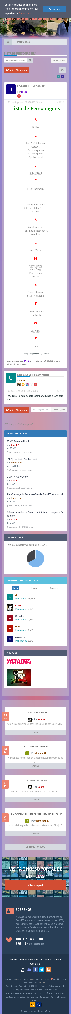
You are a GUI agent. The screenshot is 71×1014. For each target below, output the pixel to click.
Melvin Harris (35, 265)
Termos (57, 959)
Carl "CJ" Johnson (35, 143)
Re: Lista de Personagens (33, 374)
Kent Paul (35, 234)
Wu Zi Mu (35, 330)
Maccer (35, 276)
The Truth (35, 315)
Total (15, 588)
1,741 (30, 640)
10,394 (31, 598)
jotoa (24, 91)
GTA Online (15, 466)
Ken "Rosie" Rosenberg (35, 230)
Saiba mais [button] (25, 13)
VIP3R (17, 627)
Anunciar (13, 959)
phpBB (19, 979)
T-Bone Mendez (35, 311)
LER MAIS (35, 732)
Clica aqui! (35, 885)
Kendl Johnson (35, 227)
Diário (34, 588)
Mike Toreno (35, 273)
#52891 (60, 390)
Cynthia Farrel (35, 157)
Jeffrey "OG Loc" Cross (35, 208)
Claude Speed (35, 153)
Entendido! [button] (55, 9)
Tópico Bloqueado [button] (17, 70)
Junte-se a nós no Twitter (30, 941)
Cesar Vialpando (35, 150)
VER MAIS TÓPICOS (35, 846)
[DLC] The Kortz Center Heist (22, 459)
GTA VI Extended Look (18, 441)
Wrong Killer (20, 616)
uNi (16, 595)
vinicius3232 (20, 637)
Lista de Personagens (20, 53)
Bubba (35, 127)
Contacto (35, 963)
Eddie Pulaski (35, 172)
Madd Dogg (35, 269)
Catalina (35, 146)
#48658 (60, 102)
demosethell (17, 462)
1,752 (30, 630)
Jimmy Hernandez (35, 204)
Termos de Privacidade (31, 959)
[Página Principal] (8, 42)
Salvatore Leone (35, 295)
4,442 (30, 609)
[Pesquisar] (30, 60)
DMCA (48, 959)
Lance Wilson (35, 250)
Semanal (54, 588)
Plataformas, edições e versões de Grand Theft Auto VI (35, 494)
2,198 (30, 619)
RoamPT (15, 445)
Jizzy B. (35, 211)
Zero (35, 346)
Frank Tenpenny (35, 188)
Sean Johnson (35, 292)
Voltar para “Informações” (19, 424)
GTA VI (13, 448)
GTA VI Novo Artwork (17, 476)
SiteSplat (30, 979)
